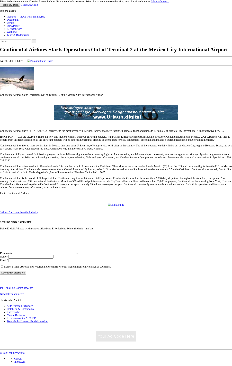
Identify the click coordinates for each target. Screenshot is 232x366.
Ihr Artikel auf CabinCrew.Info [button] (16, 287)
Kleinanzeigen (14, 28)
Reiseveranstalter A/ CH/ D (21, 318)
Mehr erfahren (159, 1)
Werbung (12, 31)
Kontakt (18, 358)
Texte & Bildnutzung (18, 35)
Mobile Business (16, 315)
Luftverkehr (13, 312)
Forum (10, 22)
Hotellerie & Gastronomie (20, 308)
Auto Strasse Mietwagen (20, 305)
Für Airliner (13, 25)
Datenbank (13, 19)
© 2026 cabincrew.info (12, 352)
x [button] (168, 1)
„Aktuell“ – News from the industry (26, 16)
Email (3, 260)
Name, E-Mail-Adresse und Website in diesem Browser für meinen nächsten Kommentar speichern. (57, 266)
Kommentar (6, 253)
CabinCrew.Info (29, 4)
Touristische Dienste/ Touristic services (27, 321)
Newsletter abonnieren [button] (12, 294)
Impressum (19, 361)
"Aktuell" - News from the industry (19, 212)
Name (3, 256)
